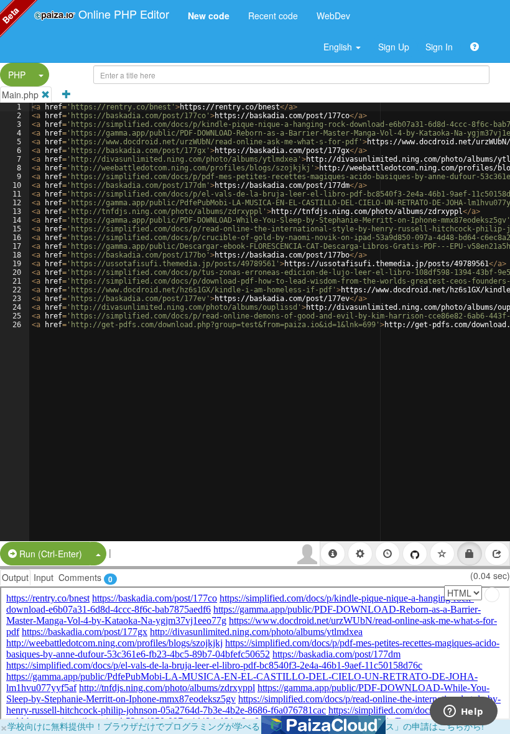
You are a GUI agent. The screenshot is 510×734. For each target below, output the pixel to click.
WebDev (333, 15)
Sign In (439, 46)
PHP (17, 74)
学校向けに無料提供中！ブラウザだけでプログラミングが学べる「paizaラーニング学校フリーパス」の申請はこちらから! (245, 726)
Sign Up (393, 46)
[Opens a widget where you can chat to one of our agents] (463, 712)
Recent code (273, 15)
